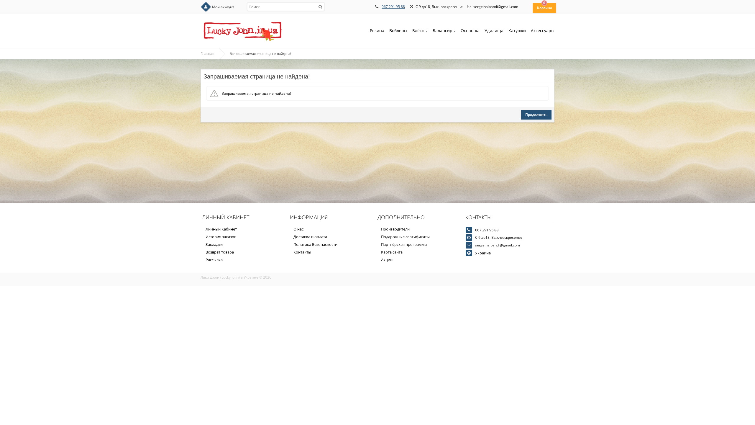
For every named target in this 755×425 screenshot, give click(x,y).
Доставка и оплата (310, 236)
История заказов (221, 236)
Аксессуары (542, 30)
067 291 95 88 (393, 6)
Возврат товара (220, 252)
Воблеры (398, 30)
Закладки (214, 244)
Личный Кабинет (221, 229)
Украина (483, 253)
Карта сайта (392, 252)
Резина (377, 30)
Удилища (494, 30)
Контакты (302, 252)
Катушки (517, 30)
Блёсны (420, 30)
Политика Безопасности (315, 244)
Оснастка (470, 30)
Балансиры (444, 30)
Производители (395, 229)
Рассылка (214, 259)
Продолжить (536, 114)
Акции (387, 259)
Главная (207, 54)
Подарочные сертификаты (405, 236)
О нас (298, 229)
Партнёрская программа (404, 244)
